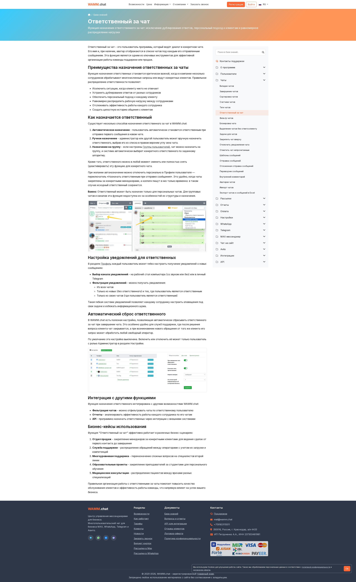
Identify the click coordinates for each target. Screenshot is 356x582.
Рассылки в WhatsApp (146, 553)
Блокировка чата (228, 123)
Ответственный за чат (231, 112)
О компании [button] (179, 4)
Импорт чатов (226, 187)
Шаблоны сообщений (230, 155)
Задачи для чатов (228, 134)
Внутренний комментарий (232, 177)
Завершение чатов (229, 91)
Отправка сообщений (230, 161)
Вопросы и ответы (174, 518)
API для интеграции (175, 523)
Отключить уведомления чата (234, 144)
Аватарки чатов (227, 182)
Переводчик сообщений (231, 171)
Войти (251, 4)
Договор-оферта (173, 533)
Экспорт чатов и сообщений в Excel (237, 193)
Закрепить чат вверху (230, 139)
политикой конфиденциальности (316, 567)
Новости (139, 533)
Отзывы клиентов (174, 528)
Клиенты (139, 528)
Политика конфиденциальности (182, 538)
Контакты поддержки (232, 61)
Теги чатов (225, 107)
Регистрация (236, 4)
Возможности (136, 4)
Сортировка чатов (229, 96)
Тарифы (138, 523)
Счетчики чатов (227, 102)
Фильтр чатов (226, 118)
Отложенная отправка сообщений (236, 166)
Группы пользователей (156, 146)
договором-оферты (201, 570)
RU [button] (264, 4)
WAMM (97, 4)
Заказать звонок (199, 4)
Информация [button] (161, 4)
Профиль (106, 263)
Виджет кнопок (142, 543)
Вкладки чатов (227, 86)
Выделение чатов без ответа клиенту (238, 128)
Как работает (141, 518)
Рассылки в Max (143, 548)
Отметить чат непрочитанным (234, 150)
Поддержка (220, 513)
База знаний (100, 14)
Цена (149, 4)
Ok (347, 568)
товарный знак (205, 573)
